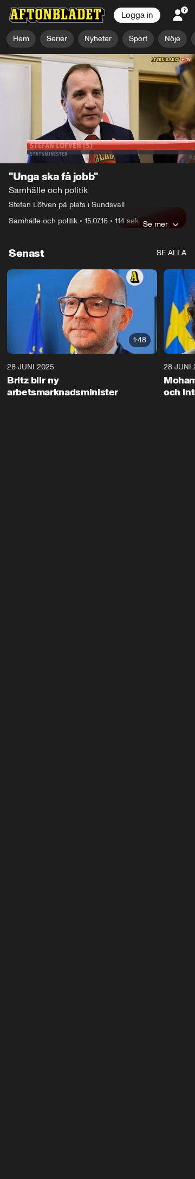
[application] (97, 109)
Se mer (155, 224)
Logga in (137, 15)
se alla (171, 253)
